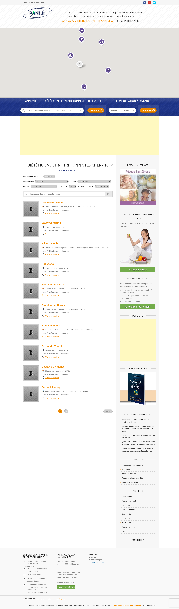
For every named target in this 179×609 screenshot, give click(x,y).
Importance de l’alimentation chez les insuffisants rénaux (136, 421)
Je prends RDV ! (138, 269)
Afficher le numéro (52, 213)
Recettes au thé (128, 523)
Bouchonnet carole (53, 284)
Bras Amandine (51, 325)
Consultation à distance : (33, 176)
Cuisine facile (127, 505)
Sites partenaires (128, 20)
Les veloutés (126, 518)
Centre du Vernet (52, 346)
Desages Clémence (53, 366)
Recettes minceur (128, 527)
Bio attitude (126, 469)
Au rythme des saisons (130, 474)
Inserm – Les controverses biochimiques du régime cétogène (138, 436)
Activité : (27, 186)
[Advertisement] (89, 135)
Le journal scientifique (127, 12)
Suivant (108, 411)
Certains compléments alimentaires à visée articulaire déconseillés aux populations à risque (138, 428)
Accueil (67, 12)
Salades (125, 531)
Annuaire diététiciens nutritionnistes (87, 20)
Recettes (103, 16)
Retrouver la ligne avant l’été (132, 478)
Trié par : (91, 186)
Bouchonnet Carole (53, 305)
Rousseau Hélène (52, 202)
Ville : (75, 181)
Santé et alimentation (130, 482)
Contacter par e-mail (96, 562)
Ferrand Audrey (51, 387)
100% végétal (127, 497)
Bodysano (48, 264)
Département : (29, 181)
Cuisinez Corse (127, 514)
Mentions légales (58, 599)
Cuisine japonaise (129, 510)
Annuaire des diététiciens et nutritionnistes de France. (63, 101)
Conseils (86, 16)
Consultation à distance (133, 101)
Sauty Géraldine (51, 222)
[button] (81, 40)
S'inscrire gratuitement (137, 306)
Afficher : (72, 186)
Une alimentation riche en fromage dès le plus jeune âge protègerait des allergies (137, 449)
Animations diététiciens (92, 12)
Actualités (69, 16)
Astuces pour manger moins (132, 465)
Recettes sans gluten (130, 501)
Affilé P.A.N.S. (124, 16)
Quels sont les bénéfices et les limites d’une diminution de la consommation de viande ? (138, 443)
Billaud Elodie (50, 243)
